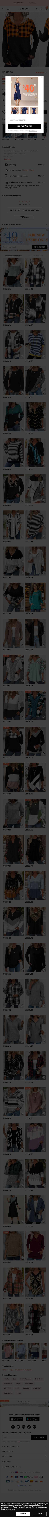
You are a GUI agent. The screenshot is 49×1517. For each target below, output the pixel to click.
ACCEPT (23, 1514)
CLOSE (39, 1514)
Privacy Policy (10, 1510)
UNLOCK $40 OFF (24, 126)
